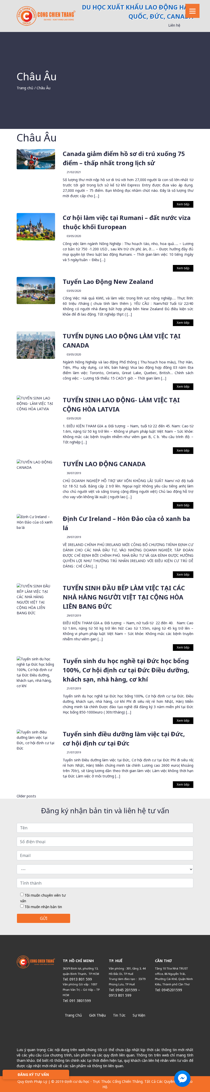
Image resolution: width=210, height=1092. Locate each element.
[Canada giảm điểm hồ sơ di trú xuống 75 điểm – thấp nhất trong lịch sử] (36, 158)
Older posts (26, 796)
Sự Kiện (139, 1015)
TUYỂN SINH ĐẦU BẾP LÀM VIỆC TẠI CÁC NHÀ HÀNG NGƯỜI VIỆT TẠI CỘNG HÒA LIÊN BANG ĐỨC (124, 597)
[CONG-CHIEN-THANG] (46, 15)
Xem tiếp (183, 204)
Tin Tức (119, 1015)
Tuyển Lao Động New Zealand (108, 281)
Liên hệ (174, 25)
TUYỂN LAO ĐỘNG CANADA (104, 464)
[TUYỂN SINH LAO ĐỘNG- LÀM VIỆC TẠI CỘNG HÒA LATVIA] (36, 402)
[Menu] (192, 11)
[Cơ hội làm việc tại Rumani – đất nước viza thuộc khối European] (36, 226)
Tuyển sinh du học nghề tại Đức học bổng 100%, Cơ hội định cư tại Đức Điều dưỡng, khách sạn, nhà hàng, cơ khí (126, 669)
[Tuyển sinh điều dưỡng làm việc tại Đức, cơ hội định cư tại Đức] (36, 739)
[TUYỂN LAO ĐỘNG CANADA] (36, 464)
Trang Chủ (73, 1015)
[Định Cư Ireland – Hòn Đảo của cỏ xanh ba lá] (36, 521)
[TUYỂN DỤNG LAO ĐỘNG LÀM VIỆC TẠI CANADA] (36, 344)
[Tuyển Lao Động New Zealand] (36, 290)
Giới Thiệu (97, 1015)
